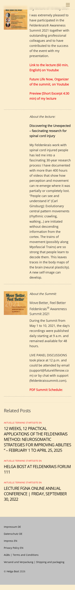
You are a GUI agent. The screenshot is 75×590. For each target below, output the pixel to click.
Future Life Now (41, 79)
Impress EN (10, 540)
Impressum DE (12, 526)
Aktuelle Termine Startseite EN (23, 422)
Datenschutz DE (13, 533)
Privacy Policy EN (13, 547)
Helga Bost (13, 571)
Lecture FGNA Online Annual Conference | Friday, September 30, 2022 (35, 494)
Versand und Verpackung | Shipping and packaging (34, 562)
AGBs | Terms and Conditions (21, 554)
